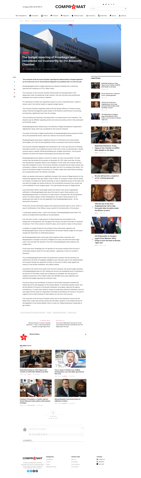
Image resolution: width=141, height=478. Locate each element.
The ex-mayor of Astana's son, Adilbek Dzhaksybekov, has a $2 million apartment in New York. (69, 372)
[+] (46, 434)
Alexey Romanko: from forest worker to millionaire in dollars (67, 400)
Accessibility (74, 461)
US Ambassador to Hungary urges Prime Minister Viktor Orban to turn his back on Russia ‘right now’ (111, 117)
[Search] (125, 8)
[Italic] (32, 434)
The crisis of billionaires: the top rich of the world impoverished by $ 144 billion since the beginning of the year (69, 324)
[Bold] (30, 434)
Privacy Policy (75, 466)
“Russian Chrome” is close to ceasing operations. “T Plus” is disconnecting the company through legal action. (38, 324)
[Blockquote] (44, 434)
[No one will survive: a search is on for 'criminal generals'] (95, 96)
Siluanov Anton (72, 312)
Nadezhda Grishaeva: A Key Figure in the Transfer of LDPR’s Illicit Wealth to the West (34, 371)
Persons (48, 464)
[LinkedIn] (14, 89)
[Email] (14, 96)
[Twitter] (14, 85)
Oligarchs (25, 52)
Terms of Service (75, 464)
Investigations (31, 405)
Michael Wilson (30, 69)
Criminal (97, 180)
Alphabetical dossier (51, 466)
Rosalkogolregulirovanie (59, 312)
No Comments (47, 69)
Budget (49, 312)
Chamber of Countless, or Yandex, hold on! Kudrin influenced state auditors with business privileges (35, 401)
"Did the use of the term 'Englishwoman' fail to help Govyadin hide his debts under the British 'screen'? (110, 105)
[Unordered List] (41, 434)
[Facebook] (14, 82)
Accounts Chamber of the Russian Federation (33, 312)
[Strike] (37, 434)
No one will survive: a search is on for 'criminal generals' (110, 94)
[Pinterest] (14, 93)
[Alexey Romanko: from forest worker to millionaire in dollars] (70, 388)
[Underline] (34, 434)
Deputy (29, 374)
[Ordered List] (39, 434)
